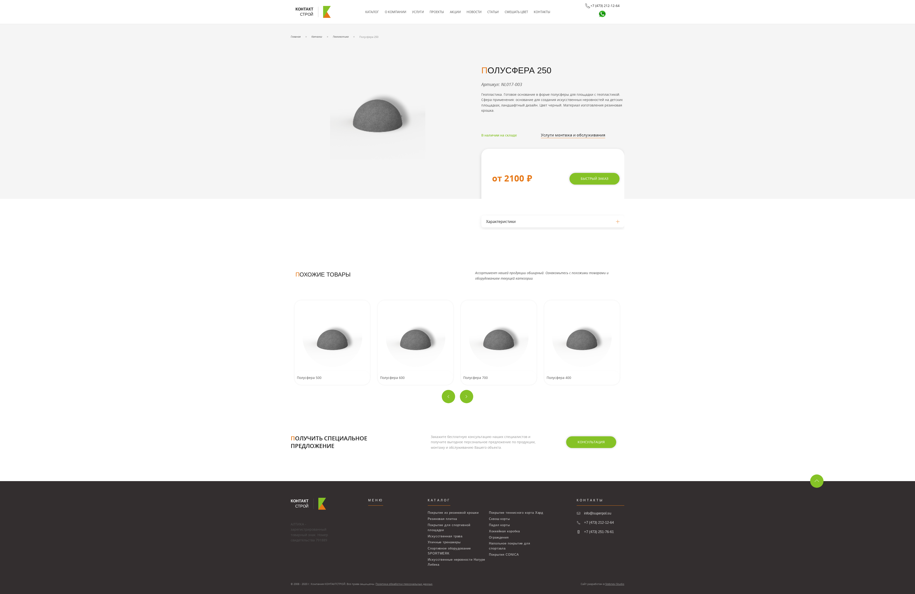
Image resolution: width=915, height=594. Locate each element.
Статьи (493, 12)
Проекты (437, 12)
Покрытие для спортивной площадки (449, 527)
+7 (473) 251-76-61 (599, 532)
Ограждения (499, 537)
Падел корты (499, 525)
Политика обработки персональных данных (404, 584)
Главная (296, 36)
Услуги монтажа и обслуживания (573, 135)
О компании (395, 12)
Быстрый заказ (594, 178)
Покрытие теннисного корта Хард (516, 512)
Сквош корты (499, 519)
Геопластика (341, 36)
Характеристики (501, 221)
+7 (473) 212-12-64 (599, 522)
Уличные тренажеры (444, 542)
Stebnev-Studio (614, 584)
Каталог (372, 12)
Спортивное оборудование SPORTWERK (449, 551)
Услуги (418, 12)
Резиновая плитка (442, 519)
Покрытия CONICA (504, 554)
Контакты (542, 12)
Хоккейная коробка (504, 531)
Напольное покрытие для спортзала (509, 546)
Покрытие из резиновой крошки (453, 512)
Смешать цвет (516, 12)
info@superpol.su (597, 513)
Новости (474, 12)
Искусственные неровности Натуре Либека (456, 562)
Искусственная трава (445, 536)
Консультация (591, 442)
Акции (455, 12)
